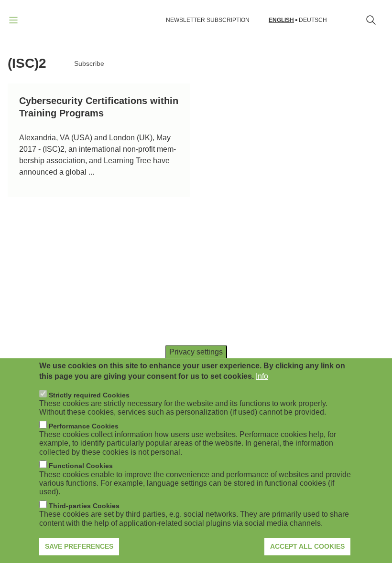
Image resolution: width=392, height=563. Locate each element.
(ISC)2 (27, 63)
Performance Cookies (84, 426)
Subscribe (89, 63)
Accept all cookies (307, 546)
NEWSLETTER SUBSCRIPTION (208, 20)
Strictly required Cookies (89, 395)
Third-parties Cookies (84, 506)
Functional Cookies (81, 465)
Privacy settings (196, 351)
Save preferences (79, 546)
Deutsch (313, 20)
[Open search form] (371, 20)
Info (262, 376)
